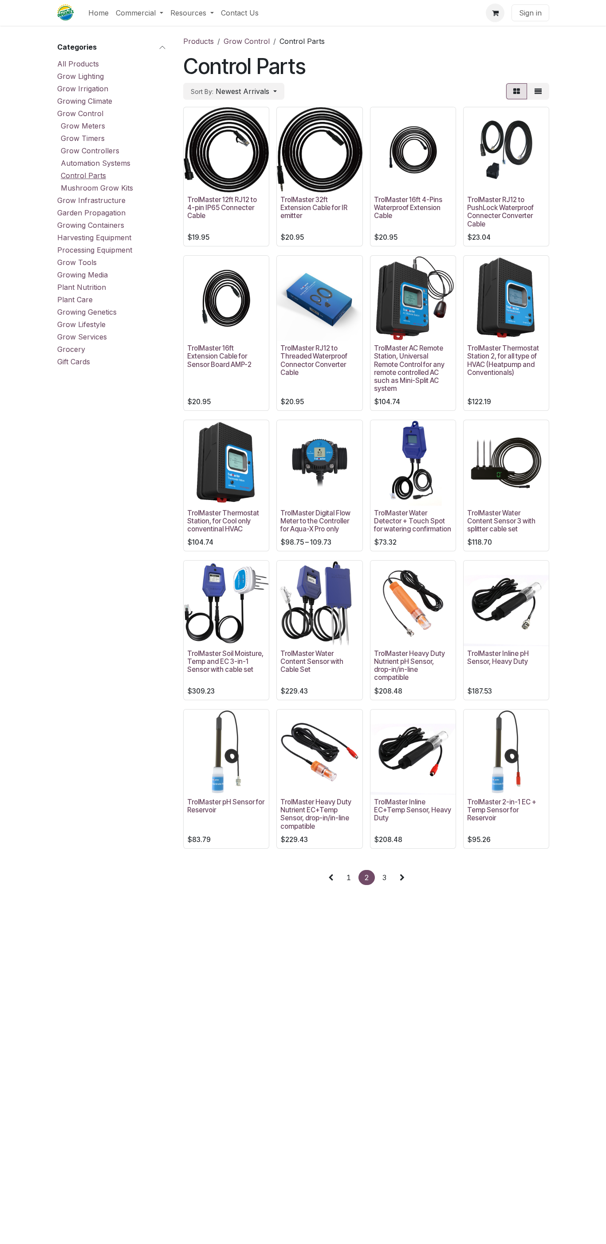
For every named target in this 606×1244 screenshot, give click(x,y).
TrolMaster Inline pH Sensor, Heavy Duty (498, 657)
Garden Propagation (91, 212)
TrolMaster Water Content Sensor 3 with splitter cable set (501, 521)
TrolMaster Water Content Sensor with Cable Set (311, 661)
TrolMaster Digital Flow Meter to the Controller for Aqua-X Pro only (315, 521)
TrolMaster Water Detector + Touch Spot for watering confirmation (412, 521)
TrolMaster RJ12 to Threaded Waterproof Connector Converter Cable (313, 360)
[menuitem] (98, 13)
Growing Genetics (87, 312)
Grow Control (80, 113)
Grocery (71, 349)
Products (198, 41)
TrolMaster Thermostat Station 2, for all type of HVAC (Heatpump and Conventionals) (503, 360)
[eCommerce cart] (495, 13)
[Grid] (516, 91)
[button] (233, 91)
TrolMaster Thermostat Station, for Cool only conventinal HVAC (223, 521)
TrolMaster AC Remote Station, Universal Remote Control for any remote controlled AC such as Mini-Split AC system (409, 368)
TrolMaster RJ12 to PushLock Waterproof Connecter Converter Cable (500, 211)
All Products (78, 63)
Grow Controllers (90, 150)
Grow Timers (83, 138)
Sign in (530, 12)
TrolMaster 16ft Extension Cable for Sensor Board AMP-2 (219, 356)
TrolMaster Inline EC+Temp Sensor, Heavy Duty (412, 810)
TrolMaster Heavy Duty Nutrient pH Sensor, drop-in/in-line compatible (409, 665)
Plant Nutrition (81, 287)
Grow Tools (77, 262)
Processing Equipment (94, 250)
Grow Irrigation (82, 88)
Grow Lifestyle (81, 324)
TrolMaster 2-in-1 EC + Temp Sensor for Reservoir (501, 810)
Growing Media (82, 274)
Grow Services (82, 336)
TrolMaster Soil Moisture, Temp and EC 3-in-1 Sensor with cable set (225, 661)
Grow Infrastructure (91, 200)
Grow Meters (83, 125)
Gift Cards (73, 361)
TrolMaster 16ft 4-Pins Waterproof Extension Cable (408, 207)
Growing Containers (90, 225)
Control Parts (83, 175)
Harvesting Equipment (94, 237)
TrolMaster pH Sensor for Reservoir (225, 806)
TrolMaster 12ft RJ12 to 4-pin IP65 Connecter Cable (222, 207)
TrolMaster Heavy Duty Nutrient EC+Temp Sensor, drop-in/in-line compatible (315, 814)
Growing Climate (84, 101)
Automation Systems (95, 163)
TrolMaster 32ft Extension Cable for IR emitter (313, 207)
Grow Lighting (80, 76)
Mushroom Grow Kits (97, 187)
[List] (538, 91)
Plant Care (75, 299)
